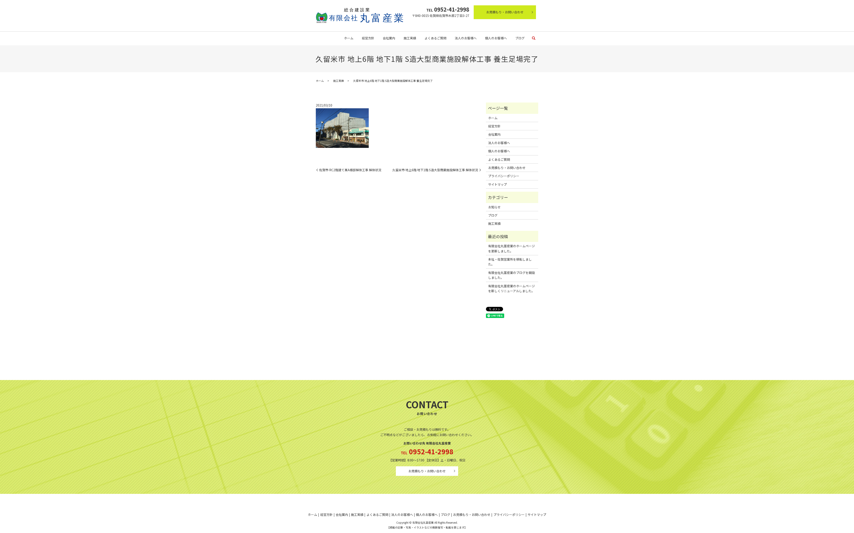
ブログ (520, 38)
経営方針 (368, 38)
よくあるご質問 (435, 38)
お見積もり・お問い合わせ (505, 12)
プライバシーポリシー (503, 176)
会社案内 (389, 38)
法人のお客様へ (466, 38)
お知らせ (494, 207)
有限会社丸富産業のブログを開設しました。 (511, 275)
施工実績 (410, 38)
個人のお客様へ (496, 38)
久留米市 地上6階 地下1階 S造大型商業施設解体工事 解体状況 (435, 170)
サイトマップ (497, 184)
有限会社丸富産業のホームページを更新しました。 (511, 248)
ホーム (348, 38)
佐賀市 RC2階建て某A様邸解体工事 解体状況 (350, 170)
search (533, 38)
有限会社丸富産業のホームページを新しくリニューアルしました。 (511, 288)
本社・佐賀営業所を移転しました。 (510, 261)
